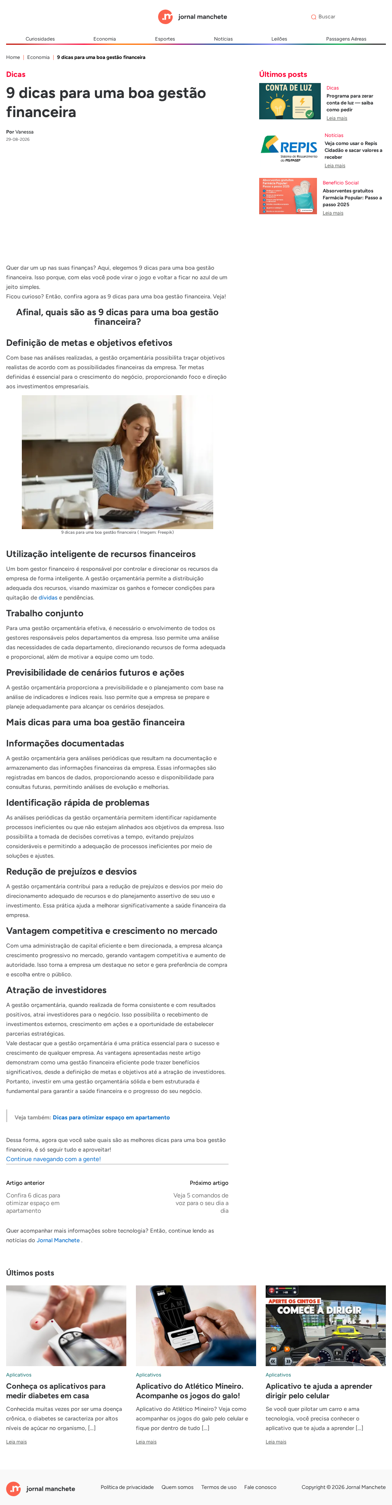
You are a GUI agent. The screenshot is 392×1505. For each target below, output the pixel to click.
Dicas (15, 74)
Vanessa (20, 132)
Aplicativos (18, 1375)
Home (13, 57)
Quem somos (178, 1487)
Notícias (223, 39)
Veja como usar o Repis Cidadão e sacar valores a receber (353, 150)
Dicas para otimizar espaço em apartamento (111, 1117)
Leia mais (337, 118)
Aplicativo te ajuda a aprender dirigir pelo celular (319, 1390)
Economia (104, 39)
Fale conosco (260, 1487)
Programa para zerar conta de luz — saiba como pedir (350, 102)
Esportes (165, 39)
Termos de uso (219, 1487)
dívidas (48, 597)
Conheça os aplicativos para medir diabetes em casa (56, 1390)
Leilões (279, 39)
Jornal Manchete (59, 1240)
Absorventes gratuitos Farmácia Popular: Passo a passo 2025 (352, 197)
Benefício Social (341, 183)
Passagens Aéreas (346, 39)
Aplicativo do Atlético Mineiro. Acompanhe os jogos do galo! (189, 1390)
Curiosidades (40, 39)
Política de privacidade (127, 1487)
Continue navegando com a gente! (53, 1159)
